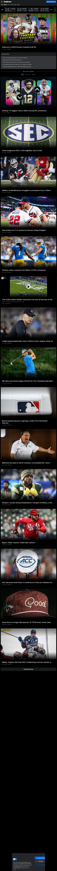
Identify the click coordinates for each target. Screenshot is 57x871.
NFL (9, 4)
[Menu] (1, 1)
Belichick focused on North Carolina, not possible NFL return (26, 463)
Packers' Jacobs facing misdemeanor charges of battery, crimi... (27, 503)
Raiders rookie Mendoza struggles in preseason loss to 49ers (26, 190)
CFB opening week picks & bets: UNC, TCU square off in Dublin (17, 64)
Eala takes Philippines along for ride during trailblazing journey (17, 66)
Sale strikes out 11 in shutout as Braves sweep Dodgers (24, 230)
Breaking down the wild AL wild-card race (12, 60)
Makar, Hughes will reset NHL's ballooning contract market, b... (27, 662)
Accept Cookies (41, 858)
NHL (15, 4)
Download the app (51, 1)
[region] (28, 862)
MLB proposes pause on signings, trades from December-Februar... (25, 422)
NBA (12, 4)
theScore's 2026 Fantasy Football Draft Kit (19, 47)
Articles (27, 74)
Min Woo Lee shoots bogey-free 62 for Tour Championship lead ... (28, 381)
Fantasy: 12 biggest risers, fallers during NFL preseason (24, 111)
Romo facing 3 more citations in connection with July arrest (16, 62)
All (22, 74)
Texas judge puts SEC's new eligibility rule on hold (22, 150)
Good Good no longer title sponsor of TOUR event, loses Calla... (27, 622)
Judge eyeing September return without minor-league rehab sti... (28, 341)
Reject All (41, 861)
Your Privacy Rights (40, 864)
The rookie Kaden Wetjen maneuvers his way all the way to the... (28, 300)
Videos (33, 74)
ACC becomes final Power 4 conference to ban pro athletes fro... (27, 582)
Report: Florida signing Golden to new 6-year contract (15, 57)
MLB (18, 4)
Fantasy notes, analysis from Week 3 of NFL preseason (24, 270)
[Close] (43, 854)
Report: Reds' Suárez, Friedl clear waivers (18, 543)
